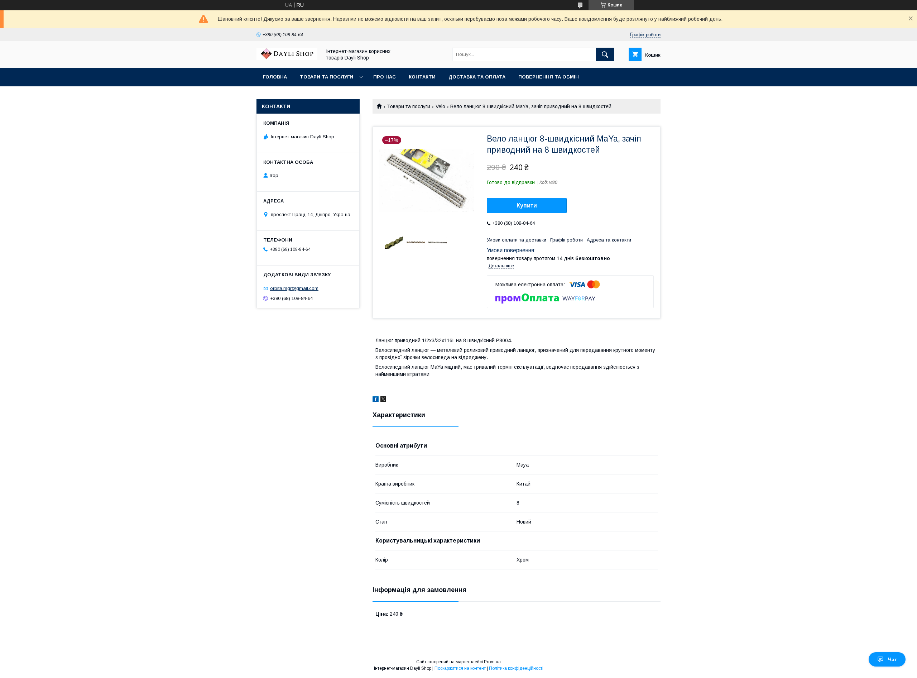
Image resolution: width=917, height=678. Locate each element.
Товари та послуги (326, 77)
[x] (383, 400)
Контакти (422, 77)
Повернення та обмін (548, 77)
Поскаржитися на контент (460, 668)
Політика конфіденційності (516, 668)
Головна (275, 77)
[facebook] (376, 400)
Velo (440, 106)
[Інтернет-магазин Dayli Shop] (286, 58)
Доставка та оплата (476, 77)
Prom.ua (492, 661)
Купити (527, 205)
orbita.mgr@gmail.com (294, 288)
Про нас (384, 77)
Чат (892, 659)
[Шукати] (605, 54)
